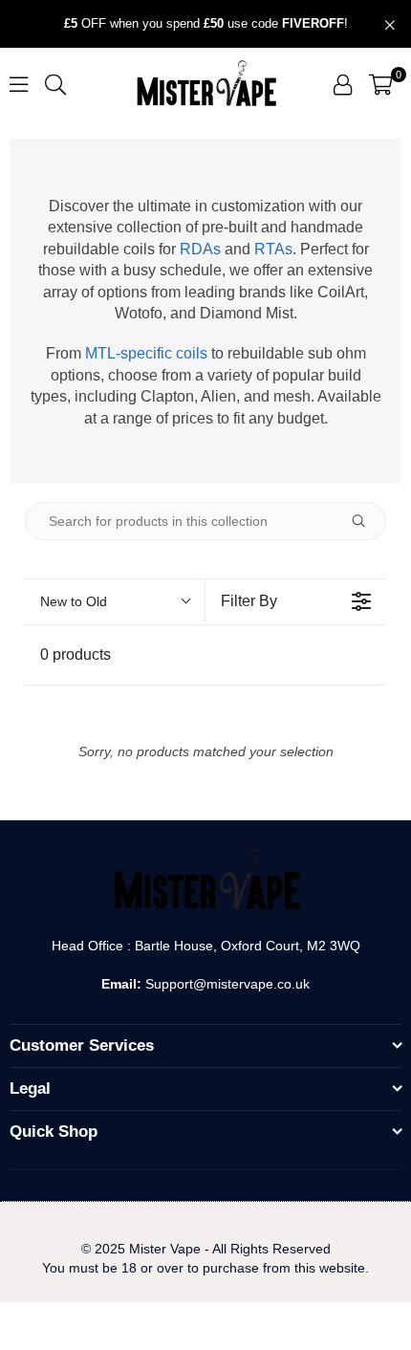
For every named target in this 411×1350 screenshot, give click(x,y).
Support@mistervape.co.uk (225, 983)
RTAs (273, 249)
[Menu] (18, 84)
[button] (380, 84)
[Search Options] (366, 521)
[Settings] (342, 84)
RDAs (200, 249)
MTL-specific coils (146, 353)
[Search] (55, 84)
